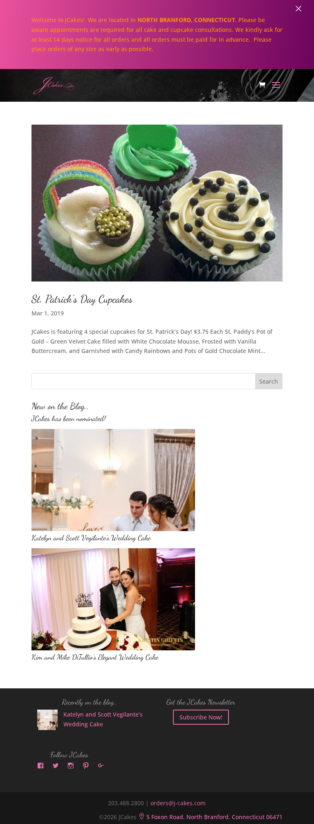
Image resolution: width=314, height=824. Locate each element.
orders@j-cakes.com (178, 803)
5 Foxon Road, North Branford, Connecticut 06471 (210, 817)
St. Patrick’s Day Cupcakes (81, 299)
